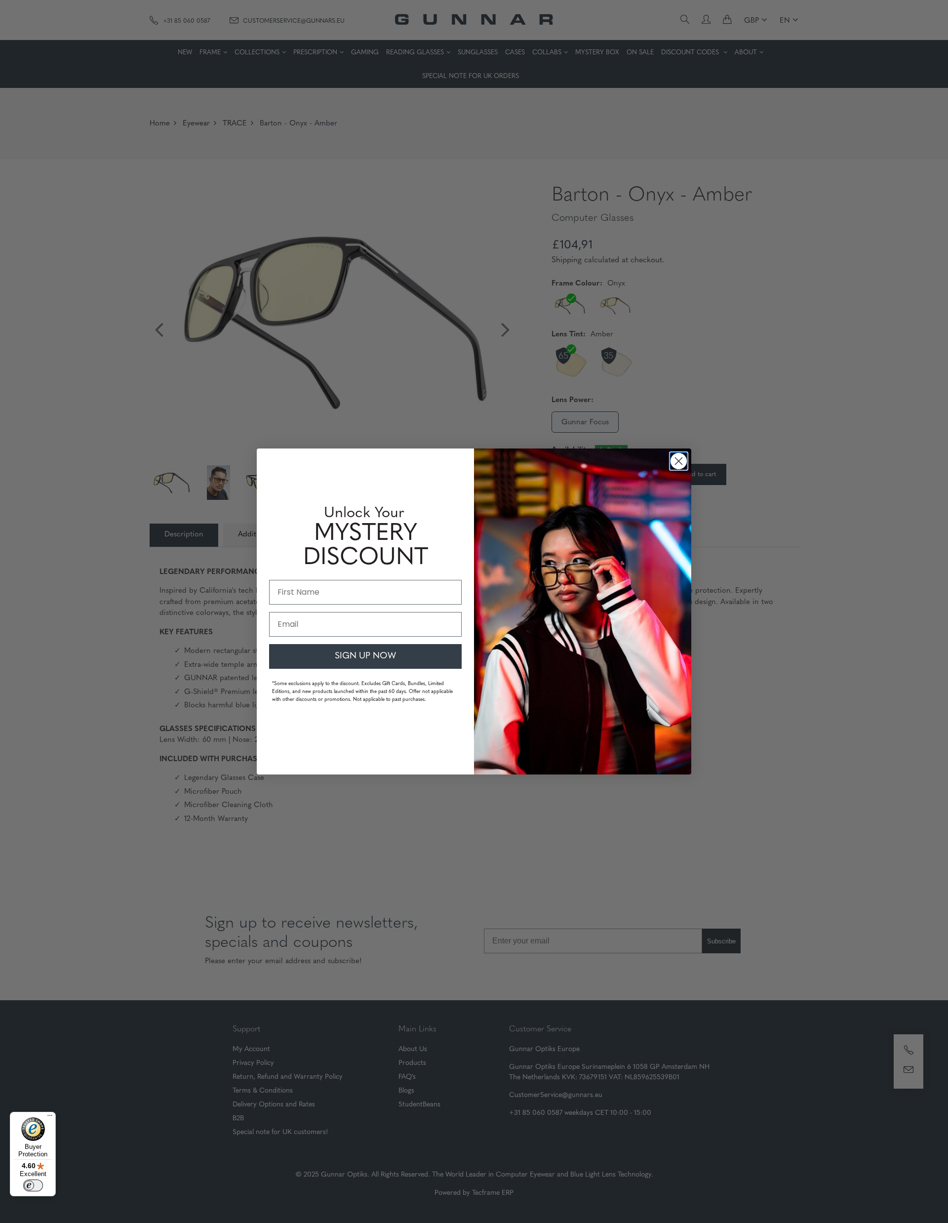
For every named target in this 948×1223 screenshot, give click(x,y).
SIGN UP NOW (365, 656)
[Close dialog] (678, 461)
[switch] (33, 1185)
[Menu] (50, 1118)
